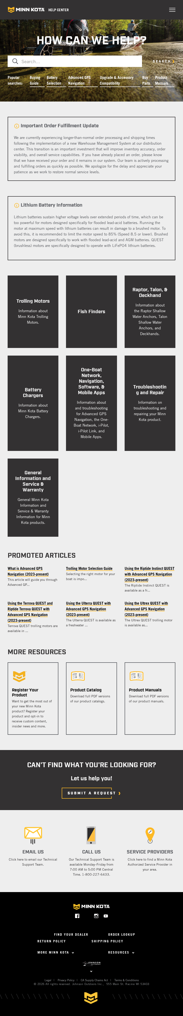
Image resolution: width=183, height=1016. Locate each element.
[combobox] (75, 61)
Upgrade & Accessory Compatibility (116, 80)
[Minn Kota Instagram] (96, 916)
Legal (48, 980)
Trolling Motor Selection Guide (89, 568)
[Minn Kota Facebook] (77, 916)
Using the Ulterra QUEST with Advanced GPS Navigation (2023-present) (88, 609)
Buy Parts (146, 80)
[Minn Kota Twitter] (87, 916)
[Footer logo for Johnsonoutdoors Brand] (91, 963)
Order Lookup (121, 934)
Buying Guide (35, 80)
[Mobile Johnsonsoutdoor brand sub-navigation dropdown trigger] (91, 971)
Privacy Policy (66, 980)
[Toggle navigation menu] (172, 10)
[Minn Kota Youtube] (106, 916)
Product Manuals (161, 80)
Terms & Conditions (126, 980)
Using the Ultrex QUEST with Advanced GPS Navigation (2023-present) (146, 609)
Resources (119, 952)
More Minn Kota (54, 952)
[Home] (26, 10)
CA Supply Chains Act (94, 980)
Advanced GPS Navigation (79, 80)
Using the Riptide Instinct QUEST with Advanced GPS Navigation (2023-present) (149, 574)
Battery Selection (54, 80)
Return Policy (51, 941)
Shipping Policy (107, 941)
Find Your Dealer (71, 934)
